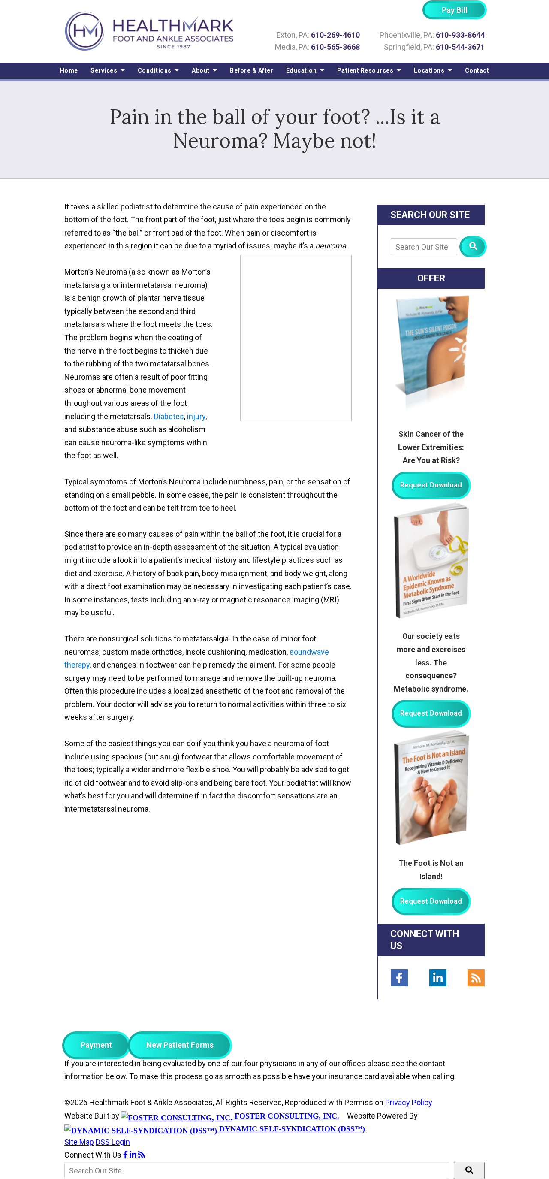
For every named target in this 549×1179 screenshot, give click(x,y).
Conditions (155, 70)
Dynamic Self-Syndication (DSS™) (291, 1129)
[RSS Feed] (476, 977)
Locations (430, 70)
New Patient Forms (180, 1044)
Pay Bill (455, 10)
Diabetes (169, 416)
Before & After (251, 70)
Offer (431, 278)
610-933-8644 (460, 34)
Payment (96, 1044)
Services (104, 70)
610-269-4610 (335, 34)
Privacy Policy (408, 1102)
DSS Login (113, 1141)
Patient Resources (366, 70)
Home (69, 70)
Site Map (79, 1141)
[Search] (473, 246)
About (201, 70)
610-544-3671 (460, 46)
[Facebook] (399, 977)
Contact (477, 70)
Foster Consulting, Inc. (285, 1116)
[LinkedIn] (437, 977)
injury (196, 416)
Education (302, 70)
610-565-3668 (335, 46)
